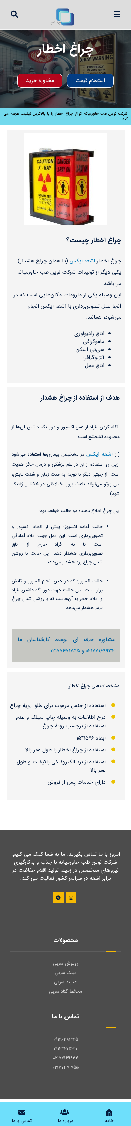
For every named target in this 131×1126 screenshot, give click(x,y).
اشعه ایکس (82, 261)
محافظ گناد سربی (65, 991)
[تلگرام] (58, 897)
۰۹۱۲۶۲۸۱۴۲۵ (65, 1039)
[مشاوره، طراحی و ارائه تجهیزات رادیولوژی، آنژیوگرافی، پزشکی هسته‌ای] (62, 17)
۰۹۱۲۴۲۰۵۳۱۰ (65, 1048)
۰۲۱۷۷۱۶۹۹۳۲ (100, 651)
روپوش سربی (65, 963)
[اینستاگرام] (71, 897)
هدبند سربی (65, 982)
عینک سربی (66, 972)
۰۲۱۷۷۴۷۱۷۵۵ (65, 651)
